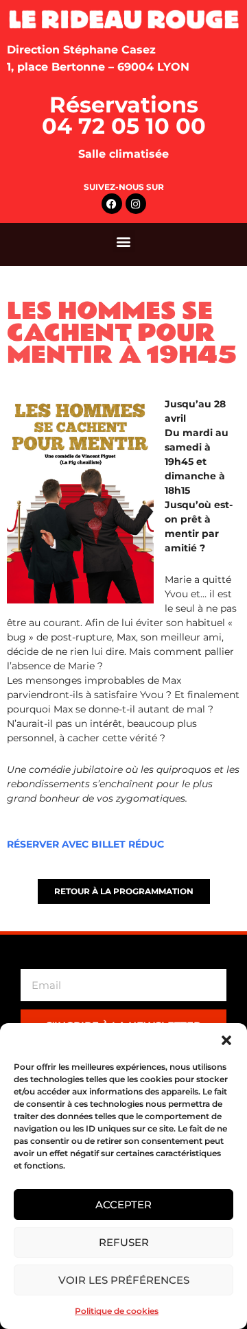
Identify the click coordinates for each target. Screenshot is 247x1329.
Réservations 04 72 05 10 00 (124, 115)
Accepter (123, 1204)
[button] (226, 1040)
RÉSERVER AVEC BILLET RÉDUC (85, 844)
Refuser (124, 1242)
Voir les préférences (123, 1279)
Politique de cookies (116, 1311)
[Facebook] (112, 203)
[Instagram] (136, 203)
